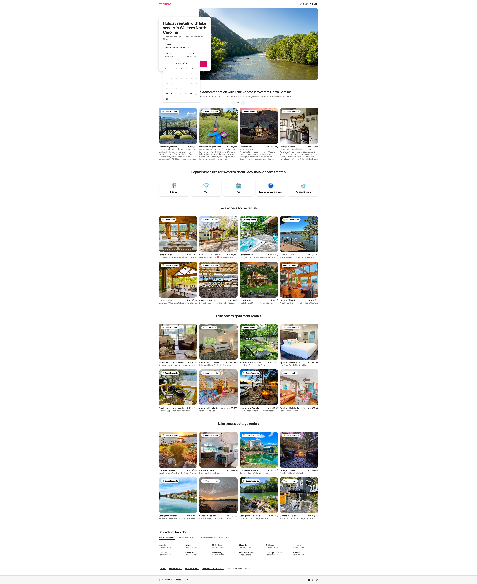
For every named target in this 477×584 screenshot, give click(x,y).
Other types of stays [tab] (187, 537)
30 (196, 94)
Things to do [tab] (224, 537)
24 (167, 94)
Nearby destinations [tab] (167, 537)
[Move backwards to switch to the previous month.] (167, 63)
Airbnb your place (308, 4)
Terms (187, 580)
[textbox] (174, 56)
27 (181, 94)
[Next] (243, 103)
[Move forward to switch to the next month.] (196, 63)
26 (177, 94)
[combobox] (185, 47)
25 (172, 94)
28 (186, 94)
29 (191, 94)
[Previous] (234, 103)
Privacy (179, 580)
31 (167, 99)
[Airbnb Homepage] (165, 4)
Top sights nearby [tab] (207, 537)
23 (196, 89)
